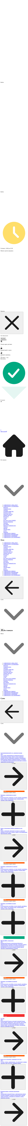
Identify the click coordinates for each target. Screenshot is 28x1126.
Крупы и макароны (8, 521)
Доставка (3, 338)
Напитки (5, 532)
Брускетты (6, 516)
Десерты (5, 527)
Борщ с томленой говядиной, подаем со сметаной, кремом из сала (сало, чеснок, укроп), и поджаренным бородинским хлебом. (14, 832)
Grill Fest (5, 510)
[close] (12, 323)
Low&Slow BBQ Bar (8, 511)
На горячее (6, 524)
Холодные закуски (8, 514)
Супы (4, 519)
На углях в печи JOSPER (9, 520)
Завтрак (5, 528)
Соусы (5, 530)
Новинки (5, 507)
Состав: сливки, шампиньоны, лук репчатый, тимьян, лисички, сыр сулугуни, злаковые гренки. (14, 1062)
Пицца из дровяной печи (9, 525)
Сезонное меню (7, 509)
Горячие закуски (7, 515)
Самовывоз (3, 339)
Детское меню (6, 529)
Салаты (5, 518)
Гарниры (5, 523)
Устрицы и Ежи (7, 512)
